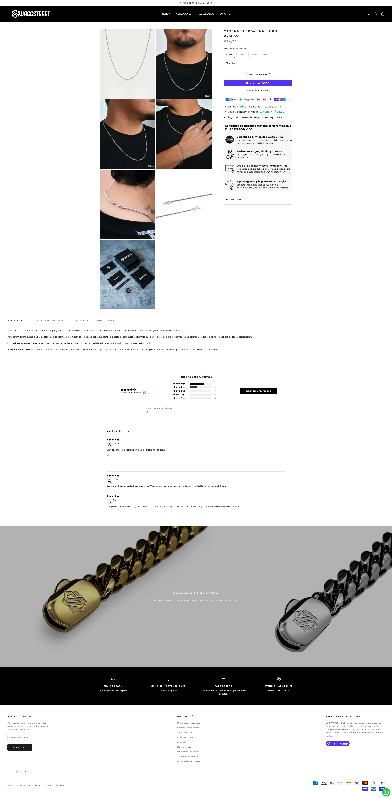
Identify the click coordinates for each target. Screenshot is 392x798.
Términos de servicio (187, 756)
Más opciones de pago (258, 90)
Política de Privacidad (188, 751)
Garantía (181, 742)
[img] (113, 439)
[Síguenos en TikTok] (24, 772)
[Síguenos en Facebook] (8, 772)
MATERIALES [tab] (15, 320)
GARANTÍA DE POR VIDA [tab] (49, 320)
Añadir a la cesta (258, 74)
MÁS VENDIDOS (205, 14)
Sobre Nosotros (185, 732)
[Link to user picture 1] (114, 461)
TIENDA (166, 14)
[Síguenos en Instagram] (16, 772)
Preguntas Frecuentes (188, 723)
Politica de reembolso (188, 761)
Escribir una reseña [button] (258, 390)
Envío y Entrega (185, 737)
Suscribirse (20, 747)
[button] (231, 63)
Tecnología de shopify (49, 786)
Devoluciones (184, 747)
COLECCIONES (183, 14)
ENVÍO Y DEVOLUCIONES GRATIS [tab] (94, 320)
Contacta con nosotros (188, 727)
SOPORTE (225, 14)
